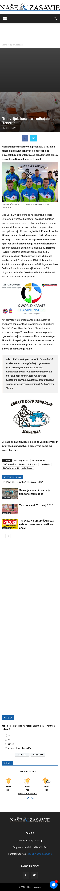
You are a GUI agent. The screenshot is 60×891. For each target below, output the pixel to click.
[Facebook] (26, 875)
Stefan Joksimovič (11, 468)
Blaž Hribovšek (9, 464)
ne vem (11, 744)
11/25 (13, 788)
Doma (4, 44)
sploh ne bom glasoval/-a (19, 748)
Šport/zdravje (16, 44)
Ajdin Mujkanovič (21, 460)
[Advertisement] (30, 70)
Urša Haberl (27, 468)
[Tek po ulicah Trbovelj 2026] (10, 509)
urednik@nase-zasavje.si (39, 853)
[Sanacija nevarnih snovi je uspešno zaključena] (10, 493)
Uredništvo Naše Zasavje (30, 840)
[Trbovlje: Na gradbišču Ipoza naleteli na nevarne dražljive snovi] (10, 524)
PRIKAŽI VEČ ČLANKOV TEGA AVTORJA (24, 482)
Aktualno (6, 498)
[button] (55, 18)
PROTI (10, 739)
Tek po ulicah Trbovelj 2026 (36, 505)
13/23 (32, 788)
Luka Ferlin (45, 464)
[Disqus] (30, 586)
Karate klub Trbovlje (28, 464)
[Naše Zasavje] (30, 7)
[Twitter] (34, 875)
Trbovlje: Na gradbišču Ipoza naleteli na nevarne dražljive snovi (36, 524)
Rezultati (38, 755)
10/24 (51, 788)
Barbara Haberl (38, 460)
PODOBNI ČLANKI (12, 477)
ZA (9, 735)
